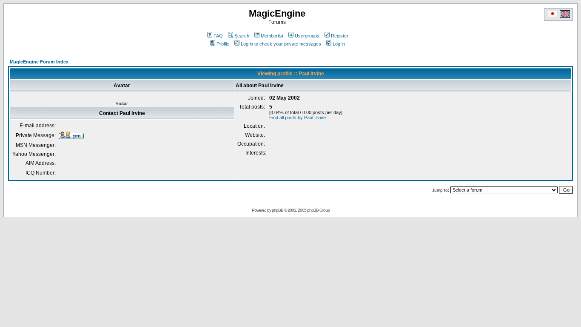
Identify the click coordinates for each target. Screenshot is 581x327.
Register (339, 35)
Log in (339, 43)
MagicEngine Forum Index (39, 61)
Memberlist (272, 35)
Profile (222, 43)
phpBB (277, 210)
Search (241, 35)
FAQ (218, 35)
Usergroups (307, 35)
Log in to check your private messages (281, 43)
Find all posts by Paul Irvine (297, 117)
